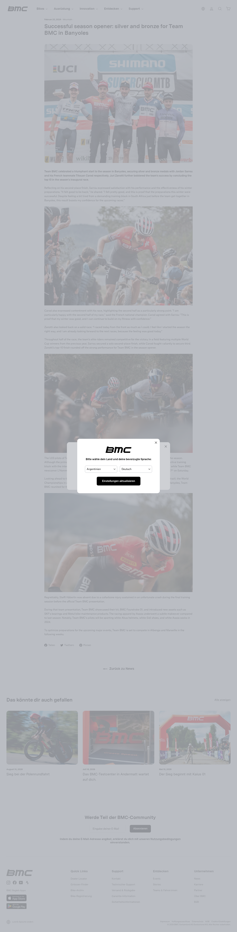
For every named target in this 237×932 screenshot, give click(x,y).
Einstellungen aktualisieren (118, 481)
